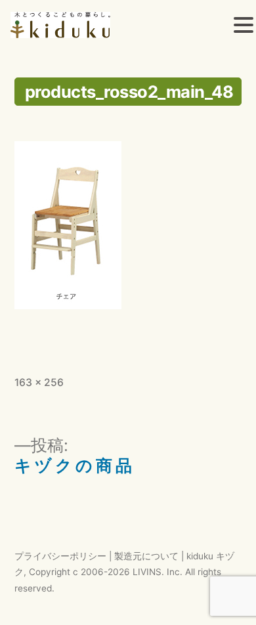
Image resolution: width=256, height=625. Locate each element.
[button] (243, 27)
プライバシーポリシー (60, 556)
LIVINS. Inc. (157, 572)
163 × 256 (39, 382)
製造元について (146, 556)
